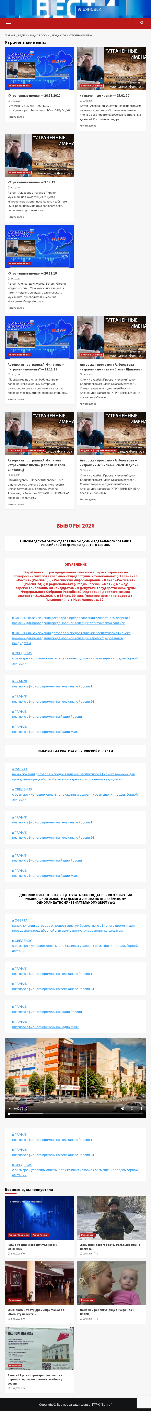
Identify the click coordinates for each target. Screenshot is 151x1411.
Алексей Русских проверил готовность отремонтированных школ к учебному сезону (35, 1379)
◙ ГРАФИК (19, 681)
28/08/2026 (15, 1253)
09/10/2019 (87, 374)
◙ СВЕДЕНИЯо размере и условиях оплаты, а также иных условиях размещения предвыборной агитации (75, 658)
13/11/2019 (15, 374)
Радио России (40, 1235)
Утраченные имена (19, 85)
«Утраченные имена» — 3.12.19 (31, 182)
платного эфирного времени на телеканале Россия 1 (52, 686)
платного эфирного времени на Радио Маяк (45, 731)
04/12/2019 (15, 187)
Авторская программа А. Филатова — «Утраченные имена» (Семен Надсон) (109, 462)
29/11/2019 (15, 278)
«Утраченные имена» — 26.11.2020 (34, 95)
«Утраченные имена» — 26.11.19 (32, 273)
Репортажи (87, 1235)
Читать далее (16, 116)
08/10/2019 (87, 470)
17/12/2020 (15, 100)
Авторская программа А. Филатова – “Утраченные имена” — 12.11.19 (36, 366)
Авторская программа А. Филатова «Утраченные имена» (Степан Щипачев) (111, 366)
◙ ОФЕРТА (20, 920)
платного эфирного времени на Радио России (47, 716)
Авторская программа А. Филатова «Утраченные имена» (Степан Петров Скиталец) (36, 465)
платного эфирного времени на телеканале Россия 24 (53, 701)
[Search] (141, 23)
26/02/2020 (87, 100)
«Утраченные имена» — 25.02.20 (104, 95)
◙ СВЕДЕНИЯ (22, 940)
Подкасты (14, 450)
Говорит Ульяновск (19, 1235)
